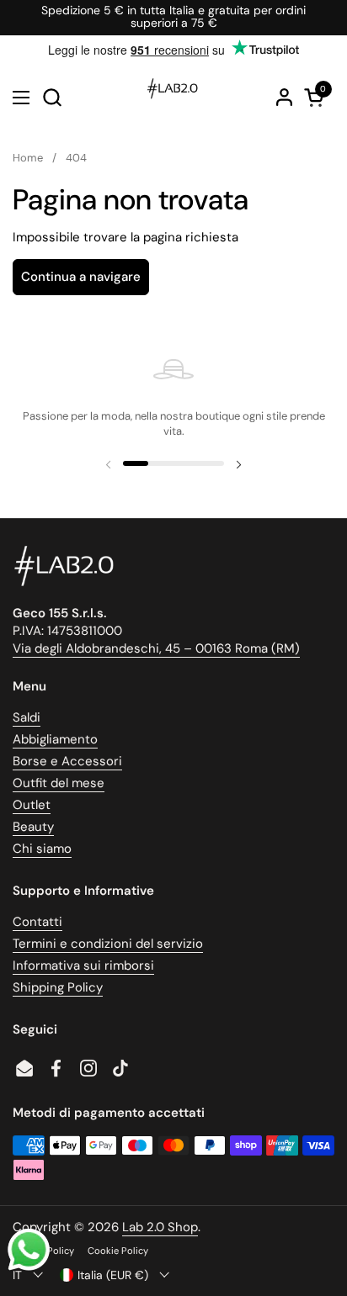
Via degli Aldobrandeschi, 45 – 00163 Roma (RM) (156, 648)
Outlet (32, 804)
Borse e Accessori (67, 761)
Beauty (33, 826)
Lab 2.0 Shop (160, 1227)
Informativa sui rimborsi (83, 965)
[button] (51, 97)
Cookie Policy (118, 1250)
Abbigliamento (55, 739)
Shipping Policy (58, 987)
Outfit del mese (58, 783)
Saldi (26, 717)
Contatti (37, 921)
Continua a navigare (81, 276)
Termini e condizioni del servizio (108, 943)
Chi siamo (42, 848)
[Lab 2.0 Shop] (171, 97)
